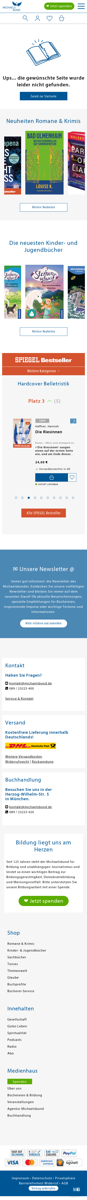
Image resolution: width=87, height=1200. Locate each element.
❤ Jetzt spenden (59, 6)
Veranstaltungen (20, 1102)
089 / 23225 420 (21, 812)
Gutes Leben (17, 1026)
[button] (16, 498)
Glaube (13, 977)
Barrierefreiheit (31, 1183)
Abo (10, 1053)
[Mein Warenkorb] (61, 18)
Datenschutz (42, 1178)
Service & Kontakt (19, 699)
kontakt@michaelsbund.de (30, 683)
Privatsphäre (65, 1178)
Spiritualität (17, 1033)
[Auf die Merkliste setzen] (72, 477)
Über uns (14, 1088)
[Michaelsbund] (12, 7)
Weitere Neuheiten (43, 207)
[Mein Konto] (37, 18)
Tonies (12, 964)
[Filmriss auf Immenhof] (22, 433)
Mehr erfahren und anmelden (43, 623)
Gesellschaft (17, 1019)
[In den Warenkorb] (51, 477)
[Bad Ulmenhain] (44, 163)
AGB (64, 1183)
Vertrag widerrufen (43, 1188)
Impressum (20, 1178)
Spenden (20, 1082)
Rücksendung (43, 762)
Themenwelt (17, 971)
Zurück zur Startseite (44, 96)
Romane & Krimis (20, 944)
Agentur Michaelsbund (25, 1109)
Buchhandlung (19, 1115)
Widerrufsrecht (17, 762)
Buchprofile (16, 984)
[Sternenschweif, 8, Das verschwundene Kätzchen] (44, 292)
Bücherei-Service (20, 991)
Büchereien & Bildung (24, 1095)
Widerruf (51, 1183)
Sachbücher (16, 957)
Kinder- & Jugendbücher (26, 950)
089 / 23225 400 (21, 688)
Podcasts (14, 1040)
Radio (12, 1046)
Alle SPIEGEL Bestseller (44, 512)
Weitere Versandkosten (23, 757)
